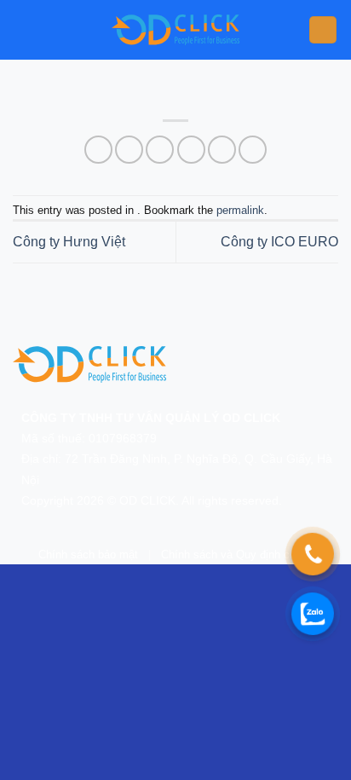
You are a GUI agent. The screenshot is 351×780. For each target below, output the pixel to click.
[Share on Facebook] (129, 150)
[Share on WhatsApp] (98, 150)
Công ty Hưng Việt (69, 241)
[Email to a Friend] (191, 150)
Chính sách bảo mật (88, 554)
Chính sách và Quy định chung (237, 554)
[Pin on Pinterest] (222, 150)
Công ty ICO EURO (279, 241)
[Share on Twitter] (160, 150)
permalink (240, 210)
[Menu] (323, 30)
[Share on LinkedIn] (253, 150)
